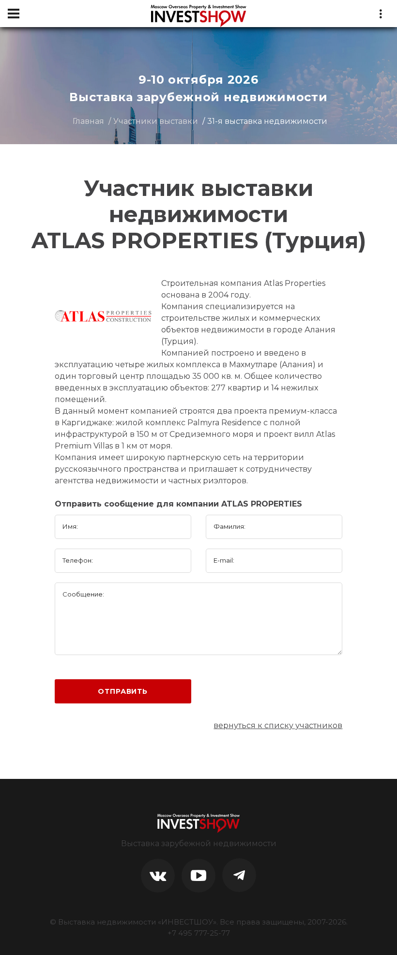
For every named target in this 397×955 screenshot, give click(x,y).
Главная (88, 121)
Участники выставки (155, 121)
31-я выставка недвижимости (267, 121)
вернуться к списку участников (278, 725)
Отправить (123, 691)
